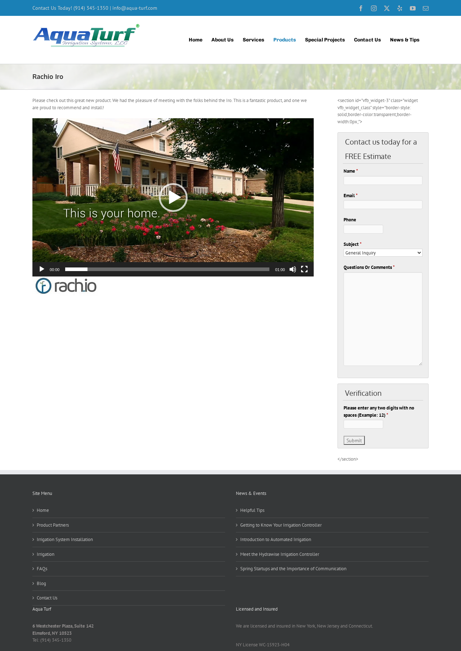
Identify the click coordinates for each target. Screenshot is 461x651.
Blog (41, 583)
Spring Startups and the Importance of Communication (293, 569)
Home (43, 510)
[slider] (167, 269)
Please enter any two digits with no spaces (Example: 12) (379, 411)
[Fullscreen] (304, 269)
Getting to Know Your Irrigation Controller (281, 525)
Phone (350, 220)
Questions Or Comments (369, 267)
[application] (173, 197)
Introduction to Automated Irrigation (275, 539)
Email (351, 195)
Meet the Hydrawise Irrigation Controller (279, 554)
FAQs (42, 569)
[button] (173, 197)
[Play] (41, 269)
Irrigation (45, 554)
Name (351, 171)
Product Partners (53, 525)
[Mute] (292, 269)
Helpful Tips (252, 510)
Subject (353, 244)
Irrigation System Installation (65, 539)
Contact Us (47, 598)
